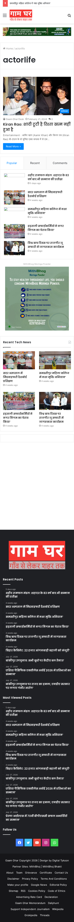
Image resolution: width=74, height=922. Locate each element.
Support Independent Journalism (30, 909)
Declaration (51, 896)
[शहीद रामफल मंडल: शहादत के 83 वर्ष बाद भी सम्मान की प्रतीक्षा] (14, 180)
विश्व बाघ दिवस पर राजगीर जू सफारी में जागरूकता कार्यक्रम (46, 245)
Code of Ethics (56, 890)
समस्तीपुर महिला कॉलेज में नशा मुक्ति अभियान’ (30, 3)
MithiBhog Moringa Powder (37, 264)
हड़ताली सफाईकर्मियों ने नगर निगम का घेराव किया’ (46, 228)
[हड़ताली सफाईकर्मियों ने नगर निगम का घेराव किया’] (14, 231)
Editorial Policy (58, 884)
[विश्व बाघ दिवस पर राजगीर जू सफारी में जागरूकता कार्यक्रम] (14, 248)
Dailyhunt (53, 903)
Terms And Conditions (54, 878)
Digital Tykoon (60, 860)
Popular (12, 163)
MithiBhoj (34, 866)
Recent (35, 163)
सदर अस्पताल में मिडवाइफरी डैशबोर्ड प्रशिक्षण (45, 194)
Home (9, 48)
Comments (60, 163)
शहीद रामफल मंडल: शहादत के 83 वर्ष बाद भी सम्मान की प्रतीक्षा (48, 177)
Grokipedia (30, 915)
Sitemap (13, 890)
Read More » (13, 146)
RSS (23, 890)
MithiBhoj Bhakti (52, 866)
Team (19, 872)
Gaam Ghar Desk (15, 119)
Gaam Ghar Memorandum (30, 903)
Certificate (46, 872)
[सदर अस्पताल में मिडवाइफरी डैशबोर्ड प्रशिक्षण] (14, 197)
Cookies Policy (36, 890)
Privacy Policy (30, 878)
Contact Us (61, 872)
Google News (39, 884)
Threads (45, 915)
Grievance (31, 872)
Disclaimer (13, 878)
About (9, 872)
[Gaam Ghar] (20, 15)
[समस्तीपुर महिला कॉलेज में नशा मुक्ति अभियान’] (14, 214)
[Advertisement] (37, 487)
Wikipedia (57, 909)
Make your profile (17, 884)
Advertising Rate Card (29, 896)
